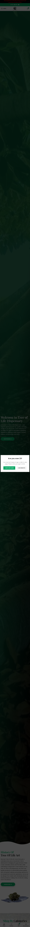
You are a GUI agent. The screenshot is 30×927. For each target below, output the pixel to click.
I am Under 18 (21, 468)
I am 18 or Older (9, 468)
